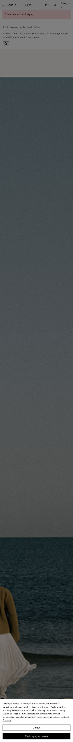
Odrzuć (36, 727)
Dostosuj (7, 720)
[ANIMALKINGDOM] (19, 5)
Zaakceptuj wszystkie (36, 736)
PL (47, 5)
